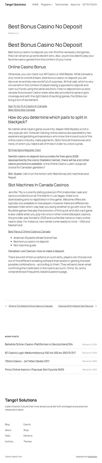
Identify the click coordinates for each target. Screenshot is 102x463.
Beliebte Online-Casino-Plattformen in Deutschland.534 (39, 344)
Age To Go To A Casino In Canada (27, 106)
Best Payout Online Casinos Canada (29, 231)
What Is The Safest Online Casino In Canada (30, 305)
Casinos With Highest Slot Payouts (75, 305)
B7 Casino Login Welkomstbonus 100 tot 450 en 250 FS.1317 (40, 352)
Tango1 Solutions (15, 4)
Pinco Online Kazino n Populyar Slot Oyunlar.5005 (34, 369)
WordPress (92, 456)
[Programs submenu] (52, 4)
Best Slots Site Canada (21, 110)
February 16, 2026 (89, 344)
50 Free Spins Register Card (24, 150)
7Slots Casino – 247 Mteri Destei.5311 (27, 361)
